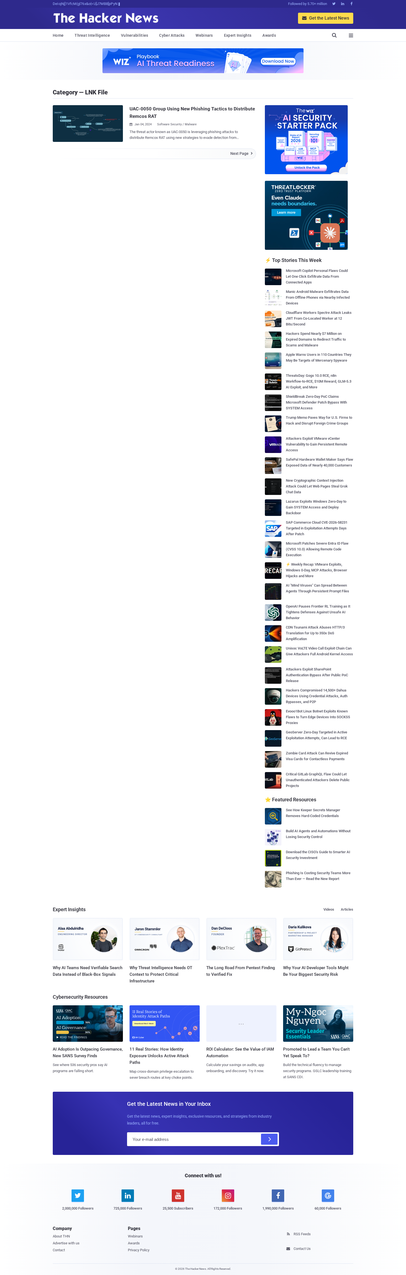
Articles (347, 909)
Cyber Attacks (171, 35)
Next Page (241, 153)
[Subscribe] (269, 1139)
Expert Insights (238, 35)
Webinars (204, 35)
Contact (59, 1250)
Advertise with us (66, 1243)
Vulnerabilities (134, 35)
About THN (61, 1236)
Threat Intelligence (92, 35)
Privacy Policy (138, 1250)
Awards (269, 35)
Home (58, 35)
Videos (328, 909)
